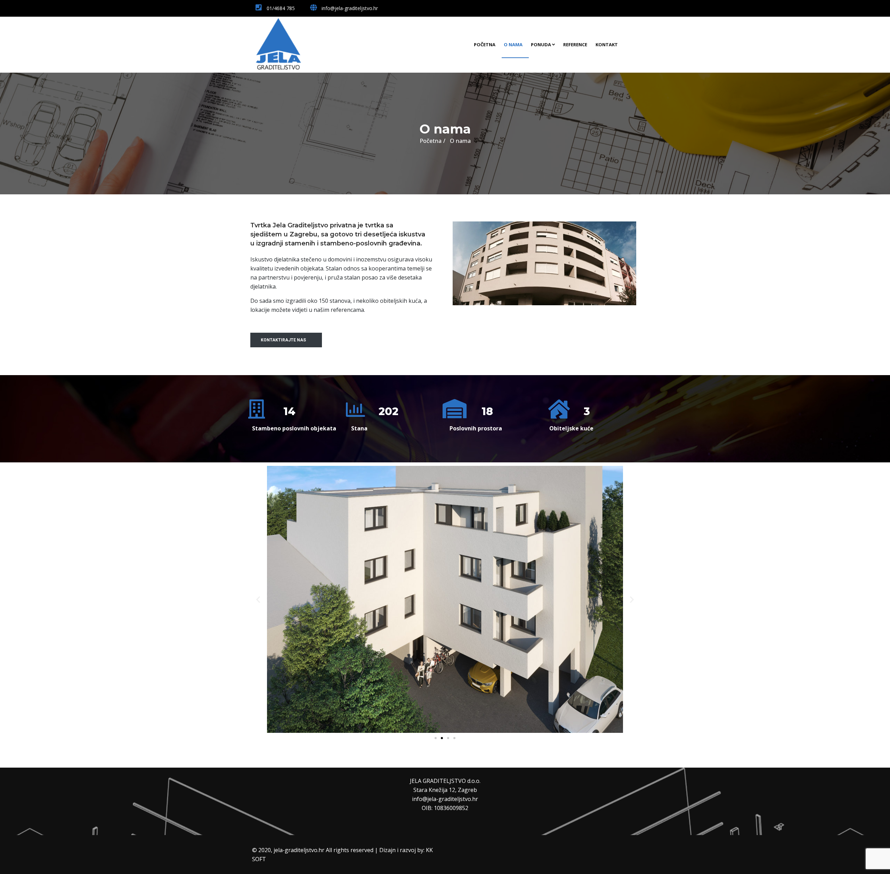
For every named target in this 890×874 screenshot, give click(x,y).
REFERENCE (575, 44)
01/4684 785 (280, 8)
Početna (484, 44)
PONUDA (541, 44)
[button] (286, 340)
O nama (513, 44)
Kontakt (607, 44)
